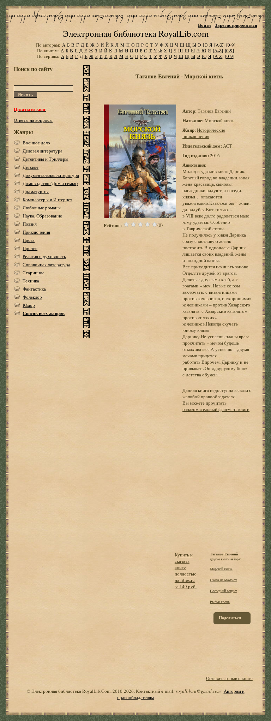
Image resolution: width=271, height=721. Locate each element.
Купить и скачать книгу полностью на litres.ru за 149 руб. (186, 571)
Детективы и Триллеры (45, 159)
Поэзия (30, 224)
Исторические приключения (203, 133)
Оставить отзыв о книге (229, 678)
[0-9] (230, 45)
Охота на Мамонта (223, 579)
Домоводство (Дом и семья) (50, 183)
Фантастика (34, 289)
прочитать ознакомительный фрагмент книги (215, 406)
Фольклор (32, 297)
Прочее (30, 248)
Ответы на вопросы (33, 120)
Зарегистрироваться (236, 25)
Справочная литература (46, 264)
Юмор (29, 305)
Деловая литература (42, 151)
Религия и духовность (44, 256)
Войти (204, 25)
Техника (31, 281)
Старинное (33, 272)
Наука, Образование (42, 216)
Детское (30, 167)
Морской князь (221, 568)
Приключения (36, 232)
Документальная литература (51, 175)
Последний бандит (223, 590)
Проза (29, 240)
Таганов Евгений (214, 111)
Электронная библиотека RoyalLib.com (136, 33)
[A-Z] (219, 45)
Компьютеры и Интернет (47, 199)
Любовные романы (42, 207)
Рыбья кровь (220, 601)
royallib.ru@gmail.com (198, 691)
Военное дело (36, 142)
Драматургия (36, 191)
